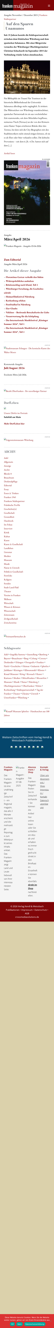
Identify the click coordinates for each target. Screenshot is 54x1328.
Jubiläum (8, 670)
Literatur (8, 552)
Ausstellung (32, 654)
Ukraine (25, 693)
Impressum (27, 909)
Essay (6, 489)
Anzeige (7, 465)
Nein (19, 1324)
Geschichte (16, 666)
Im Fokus (8, 524)
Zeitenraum (9, 614)
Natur (24, 681)
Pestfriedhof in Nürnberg (18, 304)
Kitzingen (18, 670)
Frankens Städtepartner (14, 501)
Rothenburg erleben (15, 300)
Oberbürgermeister (12, 685)
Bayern (7, 658)
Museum (8, 559)
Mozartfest (42, 677)
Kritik (6, 532)
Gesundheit (9, 516)
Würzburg (22, 697)
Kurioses (8, 677)
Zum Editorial (12, 260)
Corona (42, 658)
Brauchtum (9, 477)
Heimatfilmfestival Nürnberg (20, 296)
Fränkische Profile (12, 504)
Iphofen (45, 666)
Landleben (8, 548)
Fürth (6, 666)
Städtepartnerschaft (25, 689)
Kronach (31, 674)
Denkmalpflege (10, 481)
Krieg (22, 674)
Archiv (7, 469)
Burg (26, 658)
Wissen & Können (12, 606)
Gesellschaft (9, 512)
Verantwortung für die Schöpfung (22, 316)
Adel (6, 457)
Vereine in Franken (12, 595)
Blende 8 (8, 473)
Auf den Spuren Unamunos (19, 26)
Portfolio (8, 575)
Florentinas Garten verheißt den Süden (24, 277)
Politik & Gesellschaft (13, 571)
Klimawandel (30, 670)
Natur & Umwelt (12, 567)
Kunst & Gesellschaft (13, 544)
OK (12, 1324)
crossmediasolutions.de (27, 917)
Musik (7, 563)
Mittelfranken (28, 677)
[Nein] (50, 1321)
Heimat (26, 666)
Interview (8, 528)
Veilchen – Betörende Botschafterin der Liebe (27, 312)
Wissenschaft (10, 610)
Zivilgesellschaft (11, 618)
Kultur (7, 536)
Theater (7, 591)
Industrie (35, 666)
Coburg (33, 658)
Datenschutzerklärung (44, 804)
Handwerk (8, 520)
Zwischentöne (10, 622)
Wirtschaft (9, 603)
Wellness (7, 599)
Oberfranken (28, 685)
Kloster (41, 670)
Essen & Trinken (11, 493)
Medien (7, 556)
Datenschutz (40, 909)
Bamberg (43, 654)
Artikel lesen (9, 153)
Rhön (38, 685)
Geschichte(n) (10, 508)
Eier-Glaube (11, 308)
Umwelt (34, 693)
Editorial (8, 485)
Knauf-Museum (11, 674)
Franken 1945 (10, 497)
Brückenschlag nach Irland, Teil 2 (22, 284)
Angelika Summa (17, 654)
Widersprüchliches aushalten (20, 280)
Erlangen (19, 662)
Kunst (6, 540)
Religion (8, 579)
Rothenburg (9, 689)
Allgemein (8, 461)
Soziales (7, 583)
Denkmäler (9, 662)
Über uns (44, 775)
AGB (27, 913)
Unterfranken (10, 697)
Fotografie (30, 662)
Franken (40, 662)
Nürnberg (33, 681)
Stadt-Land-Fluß (11, 587)
